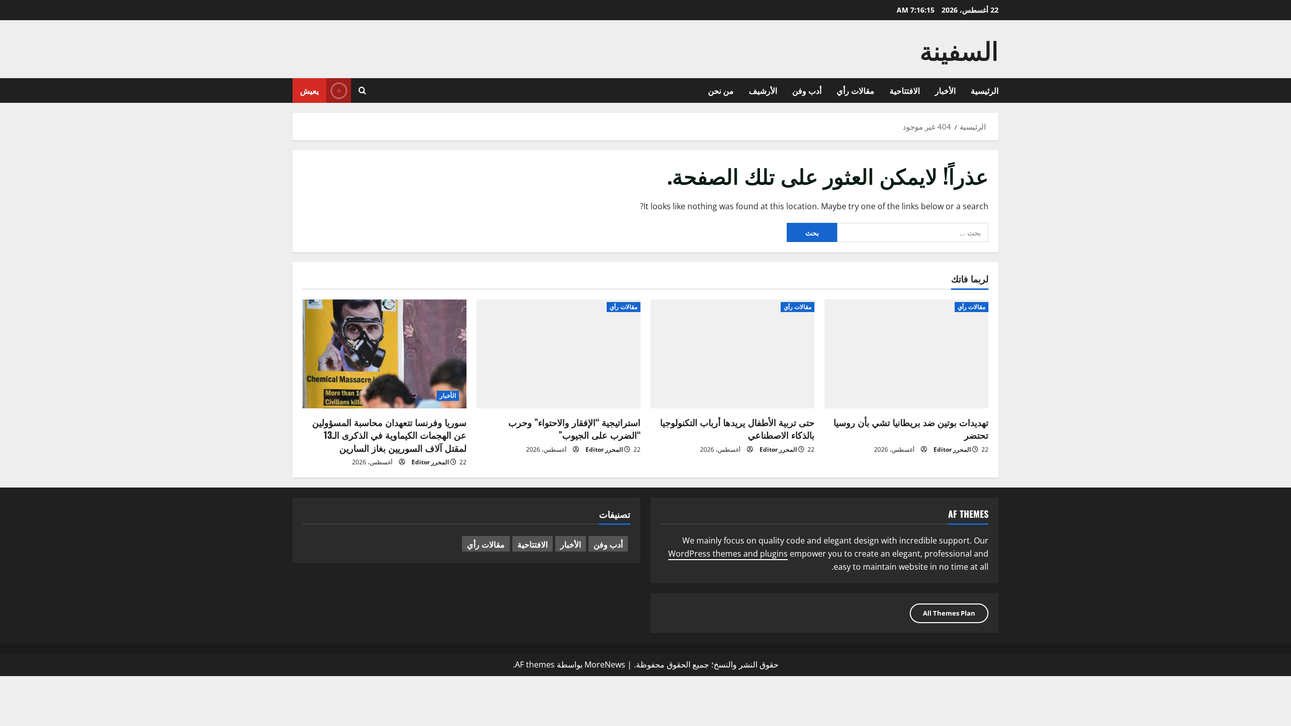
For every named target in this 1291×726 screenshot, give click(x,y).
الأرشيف (763, 90)
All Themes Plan (949, 613)
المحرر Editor (952, 449)
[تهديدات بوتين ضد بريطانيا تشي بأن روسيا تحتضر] (906, 354)
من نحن (721, 90)
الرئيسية (985, 90)
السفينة (959, 49)
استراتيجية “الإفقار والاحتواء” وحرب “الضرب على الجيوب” (574, 428)
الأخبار (945, 90)
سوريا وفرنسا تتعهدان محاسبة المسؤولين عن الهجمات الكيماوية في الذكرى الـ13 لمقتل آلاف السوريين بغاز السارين (389, 434)
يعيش (309, 90)
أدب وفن (806, 90)
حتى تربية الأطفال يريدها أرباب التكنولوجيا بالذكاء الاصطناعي (737, 428)
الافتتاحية (905, 90)
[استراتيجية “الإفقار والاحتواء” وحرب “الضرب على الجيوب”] (558, 354)
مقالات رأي (855, 90)
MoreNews (604, 664)
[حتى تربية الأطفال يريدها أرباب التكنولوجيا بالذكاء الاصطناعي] (732, 354)
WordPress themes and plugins (728, 553)
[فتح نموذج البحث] (362, 90)
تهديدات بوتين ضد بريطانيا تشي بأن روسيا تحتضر (911, 428)
